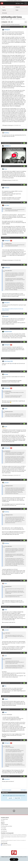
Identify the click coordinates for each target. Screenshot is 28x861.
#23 (21, 606)
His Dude (6, 374)
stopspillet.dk (15, 0)
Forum (22, 3)
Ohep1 (5, 712)
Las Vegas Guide (4, 819)
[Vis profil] (3, 29)
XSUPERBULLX (7, 146)
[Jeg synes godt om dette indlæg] (24, 26)
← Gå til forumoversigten (6, 790)
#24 (21, 627)
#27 (21, 696)
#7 (21, 237)
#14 (21, 371)
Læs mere (15, 857)
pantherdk (6, 482)
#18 (21, 445)
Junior (5, 583)
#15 (21, 385)
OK (14, 859)
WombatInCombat (8, 331)
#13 (21, 358)
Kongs (5, 169)
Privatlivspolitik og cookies (6, 826)
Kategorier (18, 7)
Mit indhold (4, 13)
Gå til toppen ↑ (24, 790)
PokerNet (2, 3)
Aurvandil (6, 316)
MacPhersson (7, 267)
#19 (21, 479)
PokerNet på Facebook (6, 844)
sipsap (5, 609)
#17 (21, 423)
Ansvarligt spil (4, 831)
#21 (21, 540)
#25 (21, 652)
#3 (21, 143)
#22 (21, 580)
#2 (21, 130)
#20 (21, 509)
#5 (21, 184)
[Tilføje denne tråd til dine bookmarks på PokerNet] (9, 22)
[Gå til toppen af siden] (14, 811)
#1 (21, 26)
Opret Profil (17, 798)
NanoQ (5, 426)
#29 (21, 740)
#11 (21, 328)
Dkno (5, 686)
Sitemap (2, 820)
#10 (21, 313)
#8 (21, 264)
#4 (21, 166)
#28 (21, 709)
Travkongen (6, 187)
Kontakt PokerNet (4, 824)
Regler (17, 10)
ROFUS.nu (19, 0)
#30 (21, 776)
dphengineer (7, 302)
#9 (21, 299)
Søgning (4, 10)
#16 (21, 405)
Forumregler (3, 827)
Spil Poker (18, 3)
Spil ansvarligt (10, 0)
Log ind (10, 798)
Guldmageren (7, 29)
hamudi (5, 408)
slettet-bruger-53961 (8, 361)
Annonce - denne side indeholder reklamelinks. (11, 24)
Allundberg (6, 132)
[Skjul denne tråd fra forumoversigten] (12, 22)
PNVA (11, 18)
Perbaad (6, 699)
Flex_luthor (6, 205)
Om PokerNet (3, 829)
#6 (21, 202)
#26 (21, 683)
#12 (21, 342)
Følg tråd (5, 22)
